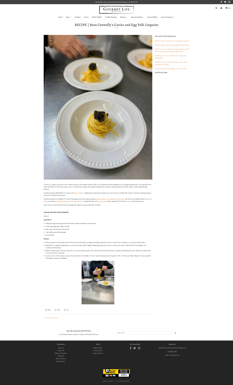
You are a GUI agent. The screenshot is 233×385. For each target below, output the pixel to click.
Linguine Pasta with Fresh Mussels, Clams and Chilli (170, 69)
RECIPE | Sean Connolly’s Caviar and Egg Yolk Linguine (172, 41)
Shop (68, 17)
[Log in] (221, 8)
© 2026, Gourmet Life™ (107, 381)
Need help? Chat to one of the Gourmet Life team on (112, 2)
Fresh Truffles (97, 17)
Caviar (86, 17)
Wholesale (61, 356)
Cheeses (123, 17)
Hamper (78, 17)
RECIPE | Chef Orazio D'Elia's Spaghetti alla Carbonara (172, 45)
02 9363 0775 (133, 2)
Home (60, 17)
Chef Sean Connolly (76, 201)
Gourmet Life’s (101, 201)
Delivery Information (61, 353)
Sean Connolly (78, 193)
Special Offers (152, 17)
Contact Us (61, 350)
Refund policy (61, 361)
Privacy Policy (98, 350)
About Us (61, 348)
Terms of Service (61, 359)
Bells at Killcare (101, 199)
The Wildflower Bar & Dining (115, 199)
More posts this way (52, 318)
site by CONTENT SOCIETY (123, 381)
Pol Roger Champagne (63, 201)
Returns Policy (98, 348)
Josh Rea (128, 201)
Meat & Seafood (137, 17)
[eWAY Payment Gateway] (116, 377)
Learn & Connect (167, 17)
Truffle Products (111, 17)
